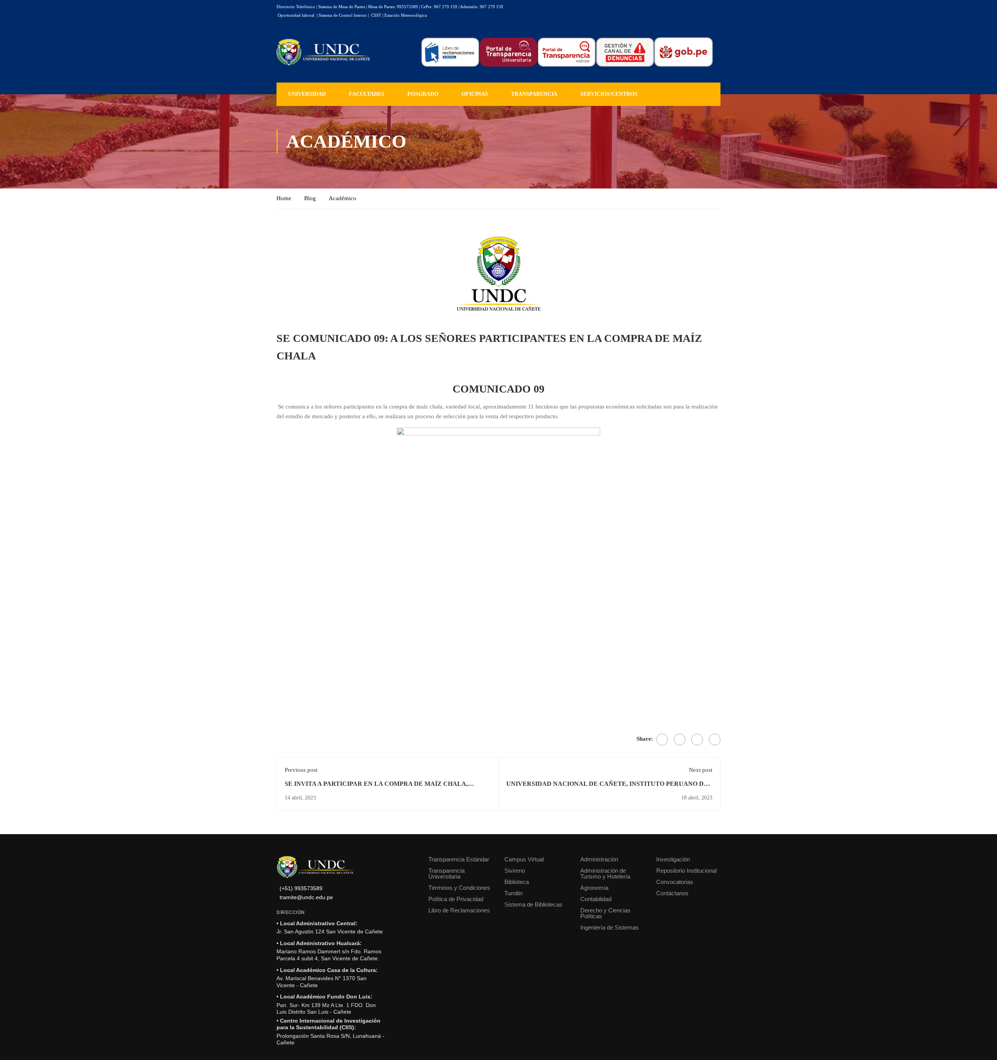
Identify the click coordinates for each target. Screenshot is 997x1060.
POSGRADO (423, 94)
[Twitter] (679, 739)
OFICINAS (475, 94)
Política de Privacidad (455, 899)
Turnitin (513, 893)
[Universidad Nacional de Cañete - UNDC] (323, 52)
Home (284, 198)
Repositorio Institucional (686, 870)
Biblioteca (516, 882)
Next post (700, 770)
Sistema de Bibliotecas (533, 904)
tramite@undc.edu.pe (306, 897)
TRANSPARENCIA (534, 94)
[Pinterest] (697, 739)
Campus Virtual (524, 859)
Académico (342, 198)
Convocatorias (674, 882)
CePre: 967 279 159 (439, 6)
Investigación (673, 859)
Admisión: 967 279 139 (481, 6)
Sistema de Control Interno (343, 15)
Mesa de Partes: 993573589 (393, 6)
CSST (376, 15)
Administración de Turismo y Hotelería (605, 873)
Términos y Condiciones (459, 887)
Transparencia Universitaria (446, 873)
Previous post (301, 770)
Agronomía (594, 887)
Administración (599, 859)
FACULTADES (366, 94)
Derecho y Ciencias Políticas (605, 913)
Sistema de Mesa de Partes (341, 6)
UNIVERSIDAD (307, 94)
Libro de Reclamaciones (459, 910)
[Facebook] (662, 739)
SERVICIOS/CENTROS (609, 94)
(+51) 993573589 (301, 888)
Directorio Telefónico (296, 6)
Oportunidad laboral (296, 15)
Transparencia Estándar (458, 859)
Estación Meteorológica (405, 15)
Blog (310, 198)
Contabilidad (595, 899)
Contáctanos (672, 893)
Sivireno (514, 870)
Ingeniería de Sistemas (609, 927)
